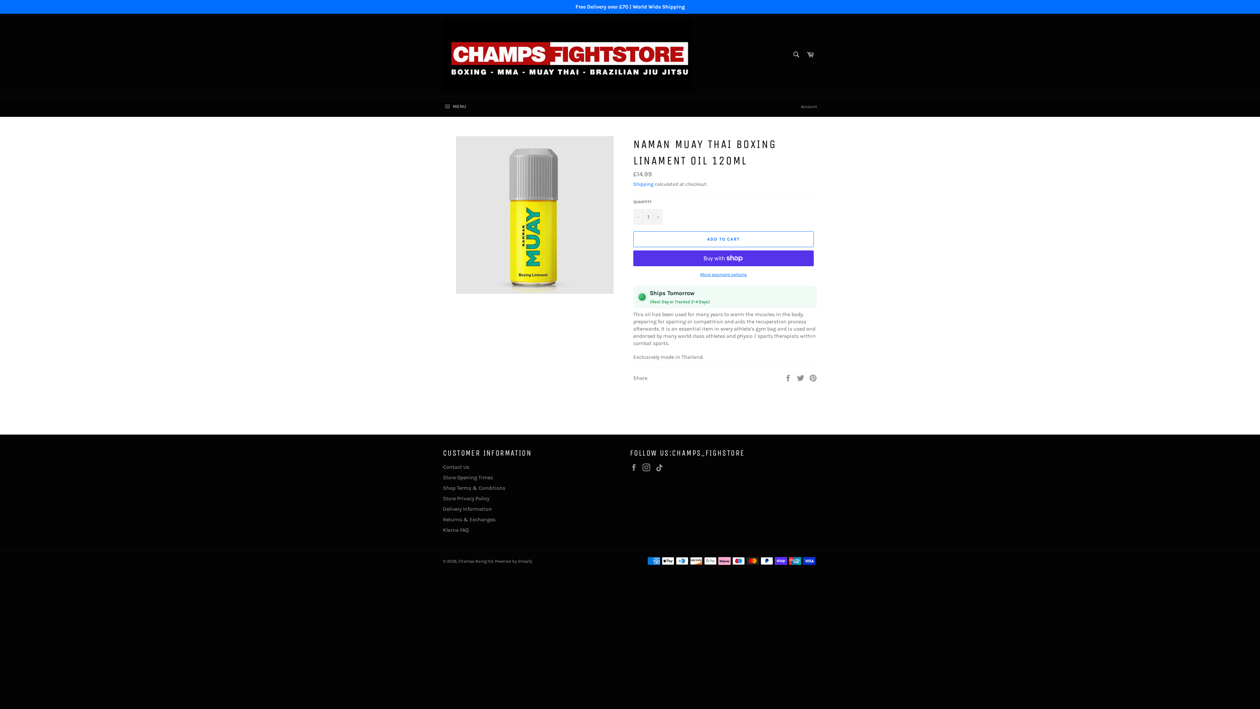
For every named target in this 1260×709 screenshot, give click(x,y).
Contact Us (456, 467)
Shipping (643, 184)
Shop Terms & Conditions (474, 488)
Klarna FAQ (456, 530)
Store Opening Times (468, 477)
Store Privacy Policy (466, 498)
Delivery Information (467, 509)
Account (809, 106)
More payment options (723, 274)
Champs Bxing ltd (475, 561)
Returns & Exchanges (469, 519)
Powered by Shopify (513, 561)
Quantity (642, 202)
